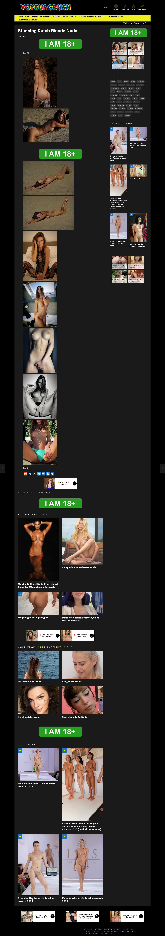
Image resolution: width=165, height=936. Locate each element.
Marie (137, 102)
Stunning (46, 492)
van (121, 115)
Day (139, 88)
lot (113, 102)
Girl (138, 95)
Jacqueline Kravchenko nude (79, 567)
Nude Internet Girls (55, 647)
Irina (113, 98)
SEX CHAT (24, 16)
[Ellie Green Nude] (138, 170)
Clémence (115, 88)
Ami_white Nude (71, 681)
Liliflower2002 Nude (30, 681)
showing (129, 112)
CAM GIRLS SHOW (28, 20)
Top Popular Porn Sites (109, 931)
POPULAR (125, 9)
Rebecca (139, 108)
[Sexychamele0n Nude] (82, 700)
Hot (20, 750)
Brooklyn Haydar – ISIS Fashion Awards (138, 245)
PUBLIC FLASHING (41, 16)
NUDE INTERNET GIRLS (64, 16)
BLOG (126, 23)
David (132, 88)
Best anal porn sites (91, 933)
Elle (113, 92)
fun (132, 95)
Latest (116, 9)
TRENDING (142, 9)
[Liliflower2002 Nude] (38, 665)
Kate (142, 98)
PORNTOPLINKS (128, 929)
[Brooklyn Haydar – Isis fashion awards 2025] (38, 865)
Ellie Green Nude (137, 179)
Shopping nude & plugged (33, 617)
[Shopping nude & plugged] (38, 603)
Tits (137, 112)
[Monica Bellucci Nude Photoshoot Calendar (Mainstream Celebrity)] (38, 549)
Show (121, 112)
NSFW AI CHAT (138, 23)
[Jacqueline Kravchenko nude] (82, 541)
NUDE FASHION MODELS (91, 16)
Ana (120, 81)
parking (114, 108)
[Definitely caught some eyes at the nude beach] (82, 603)
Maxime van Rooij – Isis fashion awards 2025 (138, 146)
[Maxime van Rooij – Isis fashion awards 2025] (38, 764)
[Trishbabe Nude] (2, 468)
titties (114, 115)
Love (119, 102)
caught (140, 85)
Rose (113, 112)
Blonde (22, 492)
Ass (133, 81)
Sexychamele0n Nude (74, 717)
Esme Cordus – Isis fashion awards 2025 (118, 243)
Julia (135, 98)
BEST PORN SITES (106, 933)
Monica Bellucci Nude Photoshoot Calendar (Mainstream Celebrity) (38, 585)
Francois (124, 95)
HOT (133, 9)
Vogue (128, 115)
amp (113, 81)
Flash (136, 92)
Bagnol (114, 85)
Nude (38, 492)
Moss (114, 105)
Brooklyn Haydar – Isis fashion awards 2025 (118, 158)
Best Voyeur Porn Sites (127, 931)
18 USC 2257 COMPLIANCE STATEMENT (107, 929)
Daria (124, 88)
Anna (126, 81)
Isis (120, 98)
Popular (20, 594)
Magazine (128, 102)
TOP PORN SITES (114, 16)
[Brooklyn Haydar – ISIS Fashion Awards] (138, 227)
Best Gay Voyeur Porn (91, 931)
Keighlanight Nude (29, 717)
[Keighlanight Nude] (38, 700)
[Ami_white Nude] (82, 665)
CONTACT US (88, 929)
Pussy (131, 108)
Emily (120, 92)
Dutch (31, 492)
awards (141, 81)
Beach (122, 85)
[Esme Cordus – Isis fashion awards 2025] (82, 865)
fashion (128, 92)
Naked (121, 105)
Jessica (127, 98)
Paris (136, 105)
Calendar (131, 85)
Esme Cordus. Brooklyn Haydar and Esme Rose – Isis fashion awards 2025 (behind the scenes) (81, 826)
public (123, 108)
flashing (114, 95)
